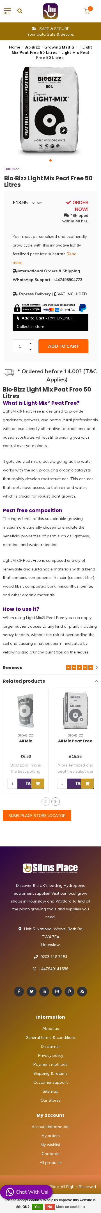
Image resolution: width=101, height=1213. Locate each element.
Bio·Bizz (32, 47)
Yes (37, 1207)
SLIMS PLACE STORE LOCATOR (37, 815)
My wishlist (50, 1144)
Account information (51, 1126)
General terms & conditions (51, 1037)
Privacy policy (50, 1055)
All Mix (25, 741)
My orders (51, 1135)
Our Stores (51, 1100)
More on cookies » (70, 1207)
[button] (50, 160)
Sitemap (50, 1091)
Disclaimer (50, 1046)
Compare (50, 1153)
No (49, 1207)
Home (14, 47)
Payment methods (50, 1064)
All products (51, 1162)
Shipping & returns (50, 1073)
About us (50, 1028)
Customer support (50, 1082)
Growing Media (59, 47)
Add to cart (63, 346)
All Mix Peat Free (75, 741)
